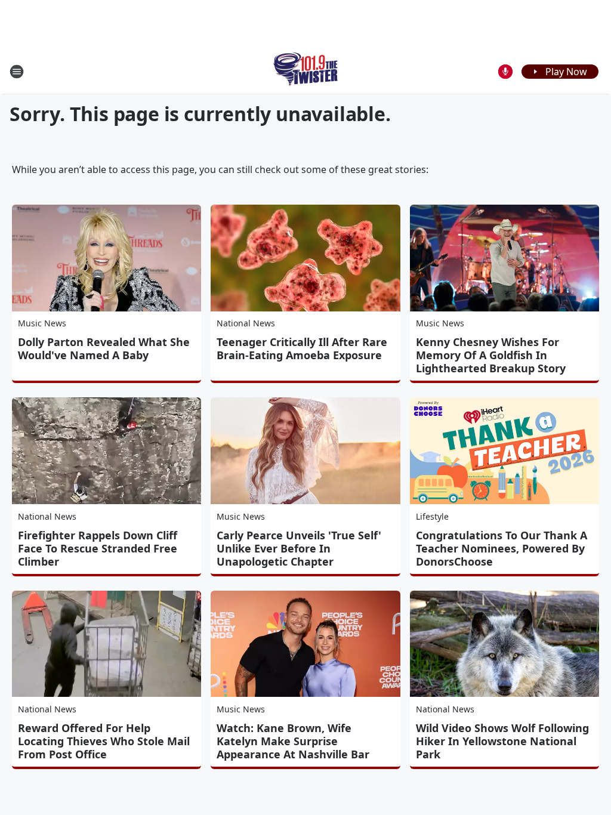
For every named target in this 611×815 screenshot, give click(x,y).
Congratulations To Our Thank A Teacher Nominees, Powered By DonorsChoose (501, 548)
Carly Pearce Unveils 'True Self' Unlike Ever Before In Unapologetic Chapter (299, 548)
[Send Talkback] (505, 71)
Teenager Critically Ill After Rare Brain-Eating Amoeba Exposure (302, 348)
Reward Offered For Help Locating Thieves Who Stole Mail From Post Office (104, 741)
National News (246, 323)
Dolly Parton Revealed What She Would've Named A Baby (104, 348)
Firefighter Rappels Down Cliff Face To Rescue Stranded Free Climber (97, 548)
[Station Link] (305, 71)
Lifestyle (432, 516)
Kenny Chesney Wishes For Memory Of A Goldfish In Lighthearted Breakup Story (491, 355)
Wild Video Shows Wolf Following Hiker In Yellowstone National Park (502, 741)
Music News (42, 323)
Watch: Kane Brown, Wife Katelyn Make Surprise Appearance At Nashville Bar (293, 741)
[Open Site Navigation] (17, 71)
